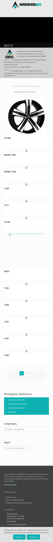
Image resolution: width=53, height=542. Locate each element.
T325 (6, 288)
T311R (7, 222)
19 (8, 461)
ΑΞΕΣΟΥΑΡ (12, 412)
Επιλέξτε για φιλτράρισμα (15, 429)
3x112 (9, 453)
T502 (6, 322)
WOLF (7, 271)
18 (8, 457)
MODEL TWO (10, 172)
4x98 (9, 457)
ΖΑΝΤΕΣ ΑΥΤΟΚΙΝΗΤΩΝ (16, 408)
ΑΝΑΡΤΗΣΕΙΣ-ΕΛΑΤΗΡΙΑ (16, 400)
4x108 (9, 465)
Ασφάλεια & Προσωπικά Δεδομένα (19, 503)
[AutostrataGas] (26, 5)
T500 (6, 305)
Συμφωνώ (19, 537)
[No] (50, 534)
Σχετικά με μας (11, 497)
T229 (6, 188)
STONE (7, 138)
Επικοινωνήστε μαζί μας (15, 500)
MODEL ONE (10, 155)
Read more (33, 537)
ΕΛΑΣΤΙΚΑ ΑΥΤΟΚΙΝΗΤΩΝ (17, 404)
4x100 (9, 461)
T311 (6, 205)
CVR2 (6, 355)
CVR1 (6, 338)
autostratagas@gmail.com (17, 524)
